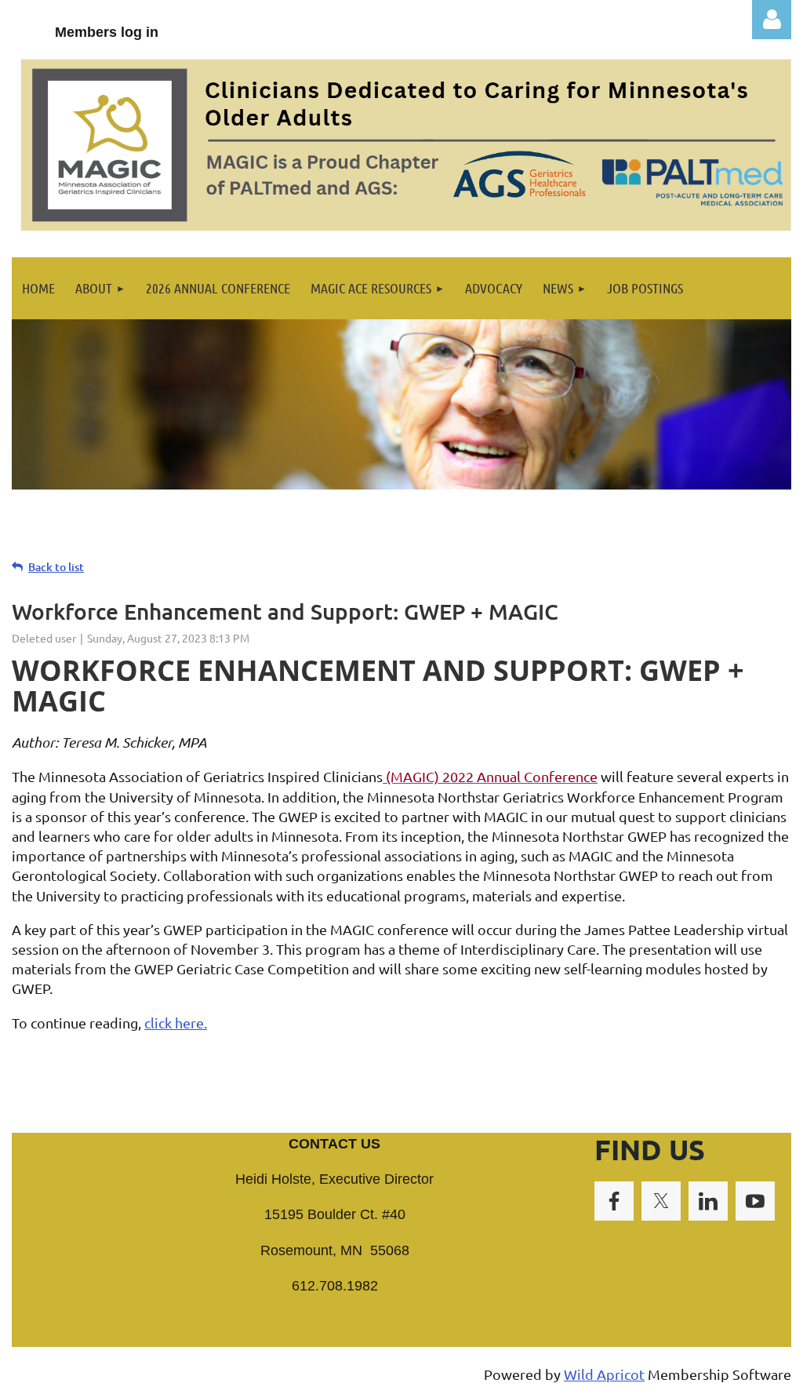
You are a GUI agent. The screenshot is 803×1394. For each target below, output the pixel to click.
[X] (661, 1201)
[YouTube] (755, 1201)
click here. (175, 1022)
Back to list (56, 566)
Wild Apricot (604, 1374)
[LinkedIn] (708, 1201)
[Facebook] (614, 1201)
